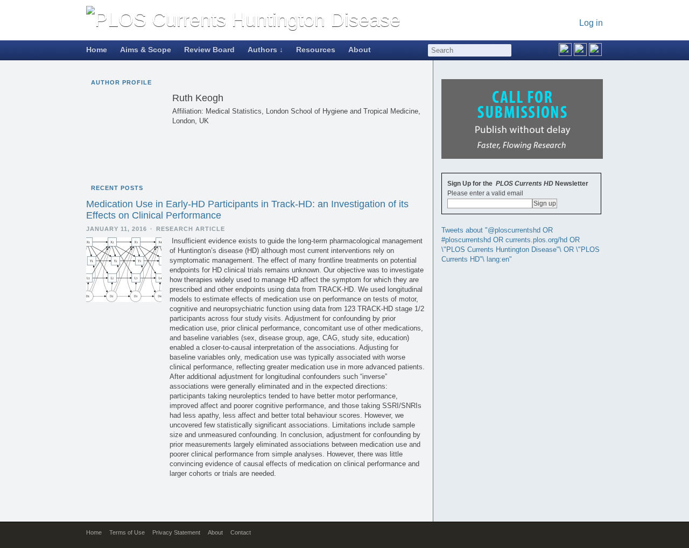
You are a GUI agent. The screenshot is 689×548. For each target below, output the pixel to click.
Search (506, 50)
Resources (315, 49)
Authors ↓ (265, 49)
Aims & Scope (145, 49)
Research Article (190, 229)
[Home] (243, 20)
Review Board (209, 49)
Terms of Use (127, 532)
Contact (240, 532)
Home (96, 49)
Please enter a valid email (485, 193)
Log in (591, 22)
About (359, 49)
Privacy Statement (176, 532)
